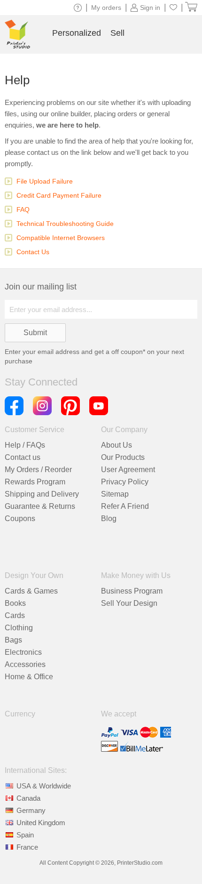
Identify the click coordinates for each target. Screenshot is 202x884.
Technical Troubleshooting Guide (65, 223)
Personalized (76, 33)
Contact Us (32, 252)
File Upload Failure (44, 181)
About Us (116, 445)
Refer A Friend (125, 506)
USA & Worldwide (43, 786)
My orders (106, 7)
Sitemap (115, 494)
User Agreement (128, 470)
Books (15, 603)
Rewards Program (35, 482)
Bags (13, 640)
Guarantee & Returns (40, 506)
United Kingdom (40, 823)
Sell (117, 33)
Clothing (19, 628)
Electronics (23, 652)
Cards (15, 615)
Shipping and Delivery (42, 494)
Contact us (22, 457)
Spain (25, 835)
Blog (109, 518)
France (27, 847)
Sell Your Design (129, 603)
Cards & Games (31, 591)
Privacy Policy (124, 482)
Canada (28, 798)
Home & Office (29, 677)
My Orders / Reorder (38, 470)
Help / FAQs (25, 445)
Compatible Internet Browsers (60, 237)
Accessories (25, 664)
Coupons (20, 518)
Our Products (123, 457)
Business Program (132, 591)
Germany (31, 810)
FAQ (23, 209)
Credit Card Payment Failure (58, 195)
